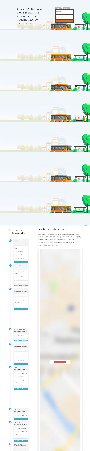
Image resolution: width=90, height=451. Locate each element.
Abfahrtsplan (17, 262)
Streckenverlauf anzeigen (60, 361)
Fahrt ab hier (24, 262)
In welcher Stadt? (59, 11)
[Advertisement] (18, 319)
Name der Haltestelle (60, 16)
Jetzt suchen (64, 21)
